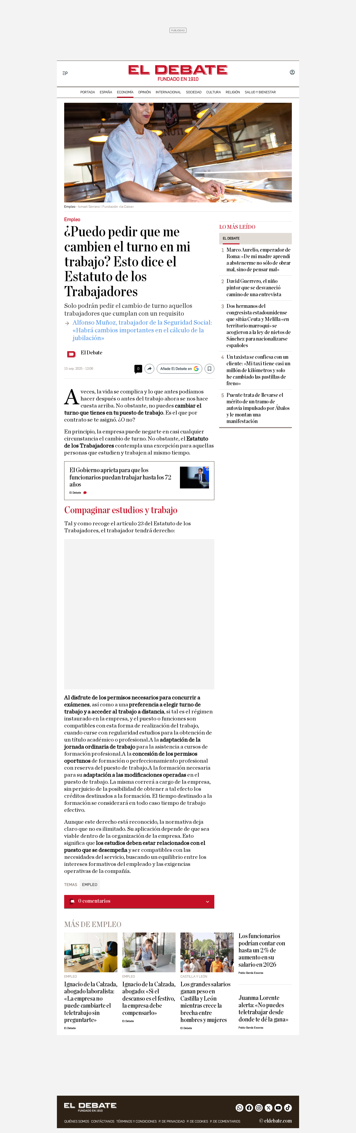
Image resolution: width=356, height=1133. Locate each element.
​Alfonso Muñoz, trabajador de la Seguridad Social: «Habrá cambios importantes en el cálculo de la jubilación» (142, 330)
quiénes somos (76, 1121)
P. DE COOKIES (197, 1121)
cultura (213, 92)
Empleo (89, 884)
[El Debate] (178, 70)
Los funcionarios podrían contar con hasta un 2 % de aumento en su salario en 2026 (262, 950)
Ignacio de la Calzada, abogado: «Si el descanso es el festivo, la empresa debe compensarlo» (149, 998)
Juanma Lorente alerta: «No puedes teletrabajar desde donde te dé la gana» (263, 1008)
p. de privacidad (172, 1121)
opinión (144, 92)
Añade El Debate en (176, 369)
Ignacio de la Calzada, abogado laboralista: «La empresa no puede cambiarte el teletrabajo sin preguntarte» (90, 1002)
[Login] (292, 72)
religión (233, 92)
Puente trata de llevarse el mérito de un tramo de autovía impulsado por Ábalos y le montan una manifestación (257, 408)
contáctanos (102, 1121)
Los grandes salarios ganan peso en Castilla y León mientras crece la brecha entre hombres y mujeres (205, 1002)
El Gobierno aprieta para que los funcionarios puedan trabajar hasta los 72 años (120, 477)
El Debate (91, 353)
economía (125, 92)
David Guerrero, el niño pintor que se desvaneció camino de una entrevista (253, 287)
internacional (168, 92)
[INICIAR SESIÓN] (292, 72)
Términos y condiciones (136, 1121)
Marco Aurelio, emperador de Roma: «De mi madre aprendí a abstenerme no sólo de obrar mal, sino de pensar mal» (258, 259)
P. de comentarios (225, 1121)
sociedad (193, 92)
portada (87, 92)
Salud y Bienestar (260, 92)
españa (106, 92)
